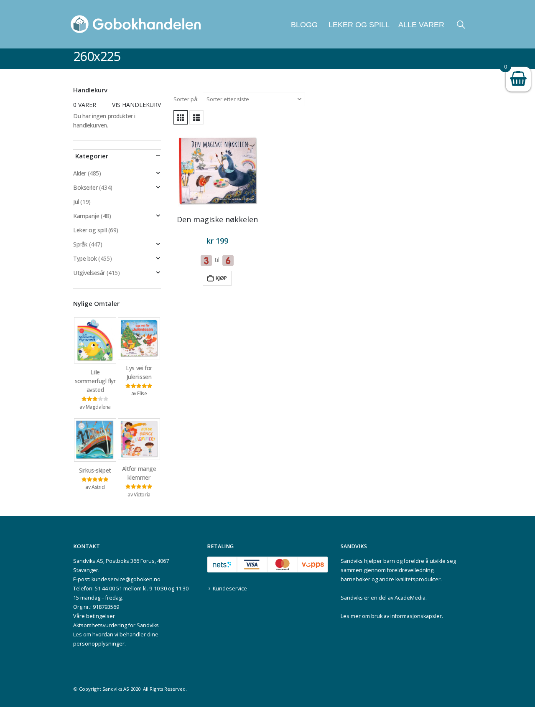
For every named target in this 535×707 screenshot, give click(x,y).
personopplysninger (99, 643)
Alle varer (421, 24)
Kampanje (86, 216)
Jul (76, 202)
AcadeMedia (410, 597)
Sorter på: (186, 99)
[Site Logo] (136, 24)
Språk (80, 244)
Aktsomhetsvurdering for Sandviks (116, 625)
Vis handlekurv (136, 105)
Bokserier (85, 187)
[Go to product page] (217, 170)
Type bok (85, 258)
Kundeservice (230, 588)
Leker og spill (358, 24)
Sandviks (352, 561)
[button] (461, 24)
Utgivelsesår (89, 273)
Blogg (304, 24)
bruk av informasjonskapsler (406, 616)
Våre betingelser (94, 616)
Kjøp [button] (221, 278)
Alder (79, 173)
